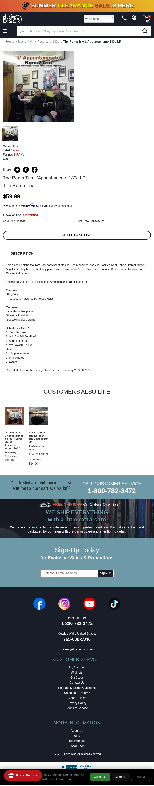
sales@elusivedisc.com (77, 649)
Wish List (77, 672)
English (93, 18)
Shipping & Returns (77, 692)
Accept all (100, 777)
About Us (77, 730)
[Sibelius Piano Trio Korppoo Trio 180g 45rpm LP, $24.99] (38, 416)
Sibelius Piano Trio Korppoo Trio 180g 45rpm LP (38, 437)
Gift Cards (77, 677)
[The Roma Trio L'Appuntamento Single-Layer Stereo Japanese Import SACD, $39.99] (14, 416)
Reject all (140, 777)
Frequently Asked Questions (77, 687)
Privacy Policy (77, 703)
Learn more (64, 779)
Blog (77, 735)
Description (22, 253)
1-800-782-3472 (112, 491)
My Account (77, 667)
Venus (15, 150)
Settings (120, 777)
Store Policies (77, 698)
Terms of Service (77, 708)
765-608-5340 (77, 639)
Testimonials (77, 740)
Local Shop (77, 746)
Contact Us (77, 682)
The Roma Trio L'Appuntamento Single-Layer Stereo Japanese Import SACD (14, 440)
